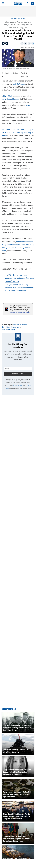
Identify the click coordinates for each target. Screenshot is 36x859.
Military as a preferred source (20, 312)
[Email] (29, 43)
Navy (28, 105)
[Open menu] (3, 3)
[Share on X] (25, 43)
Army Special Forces (10, 99)
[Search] (27, 3)
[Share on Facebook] (22, 43)
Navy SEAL (7, 96)
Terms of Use (17, 385)
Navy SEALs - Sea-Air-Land (18, 18)
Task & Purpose (18, 84)
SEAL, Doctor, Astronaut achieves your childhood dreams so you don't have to (19, 278)
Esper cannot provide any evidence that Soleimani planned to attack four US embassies (19, 287)
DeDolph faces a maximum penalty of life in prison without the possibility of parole (18, 132)
